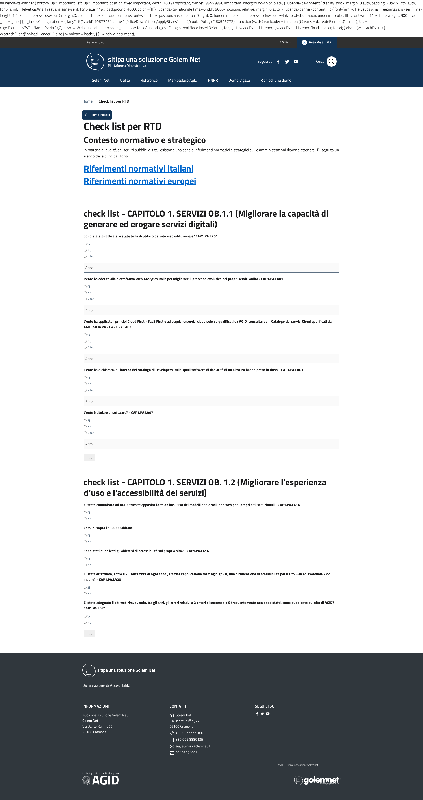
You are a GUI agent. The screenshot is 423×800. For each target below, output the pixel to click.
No (89, 250)
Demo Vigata (239, 80)
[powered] (317, 780)
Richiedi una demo (275, 80)
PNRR (213, 80)
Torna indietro (100, 114)
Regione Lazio (95, 42)
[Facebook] (276, 61)
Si (88, 244)
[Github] (294, 61)
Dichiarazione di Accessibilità (106, 685)
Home (87, 101)
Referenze (149, 80)
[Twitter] (285, 61)
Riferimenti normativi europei (140, 180)
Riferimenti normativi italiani (138, 168)
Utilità (125, 80)
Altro (90, 256)
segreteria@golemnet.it (192, 746)
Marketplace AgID (182, 80)
